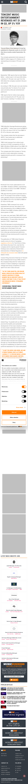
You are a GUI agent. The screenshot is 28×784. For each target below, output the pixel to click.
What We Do (4, 755)
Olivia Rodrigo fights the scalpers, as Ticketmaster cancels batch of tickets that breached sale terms (16, 697)
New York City (10, 633)
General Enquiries (5, 772)
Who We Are (4, 753)
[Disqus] (14, 453)
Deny (14, 422)
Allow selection (14, 417)
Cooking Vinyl (9, 654)
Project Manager (6, 648)
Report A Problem (5, 774)
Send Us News (4, 770)
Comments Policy (19, 755)
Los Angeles (9, 589)
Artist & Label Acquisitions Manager (11, 642)
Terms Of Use (18, 753)
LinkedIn (18, 768)
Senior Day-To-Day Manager (14, 621)
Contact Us (4, 766)
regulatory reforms (6, 243)
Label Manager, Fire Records (14, 565)
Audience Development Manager (10, 658)
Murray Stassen (6, 29)
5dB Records (9, 659)
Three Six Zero (17, 600)
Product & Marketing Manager (9, 653)
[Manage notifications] (24, 776)
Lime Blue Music (10, 644)
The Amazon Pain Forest (13, 705)
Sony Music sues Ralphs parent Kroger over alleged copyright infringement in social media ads (15, 689)
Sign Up (15, 680)
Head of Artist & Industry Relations (14, 632)
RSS (17, 772)
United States (15, 589)
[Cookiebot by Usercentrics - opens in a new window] (19, 360)
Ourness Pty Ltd (14, 622)
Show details (19, 407)
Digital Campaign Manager (14, 576)
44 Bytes (8, 782)
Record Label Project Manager (14, 610)
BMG (21, 589)
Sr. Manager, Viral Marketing (14, 588)
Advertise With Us (5, 768)
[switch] (24, 391)
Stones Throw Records (11, 639)
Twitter (18, 770)
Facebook (18, 766)
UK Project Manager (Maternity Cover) (11, 637)
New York (4, 649)
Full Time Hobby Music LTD (16, 611)
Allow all (14, 412)
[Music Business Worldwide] (14, 2)
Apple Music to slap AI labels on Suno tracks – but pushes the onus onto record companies (17, 702)
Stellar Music (14, 578)
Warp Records (10, 649)
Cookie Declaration (20, 759)
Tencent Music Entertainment (10, 48)
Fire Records (16, 567)
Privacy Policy (18, 757)
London (10, 567)
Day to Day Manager (14, 599)
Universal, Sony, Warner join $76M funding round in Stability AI (16, 693)
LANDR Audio (18, 633)
